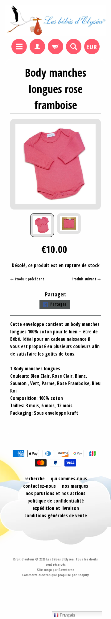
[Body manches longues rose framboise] (42, 225)
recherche (34, 478)
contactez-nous (39, 486)
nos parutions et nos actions (55, 493)
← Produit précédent (27, 279)
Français (67, 615)
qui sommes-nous (69, 478)
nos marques (75, 486)
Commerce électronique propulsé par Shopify (55, 574)
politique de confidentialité (55, 500)
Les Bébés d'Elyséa (60, 559)
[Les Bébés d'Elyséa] (55, 20)
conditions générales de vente (55, 515)
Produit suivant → (86, 279)
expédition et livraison (55, 508)
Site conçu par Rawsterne (55, 569)
